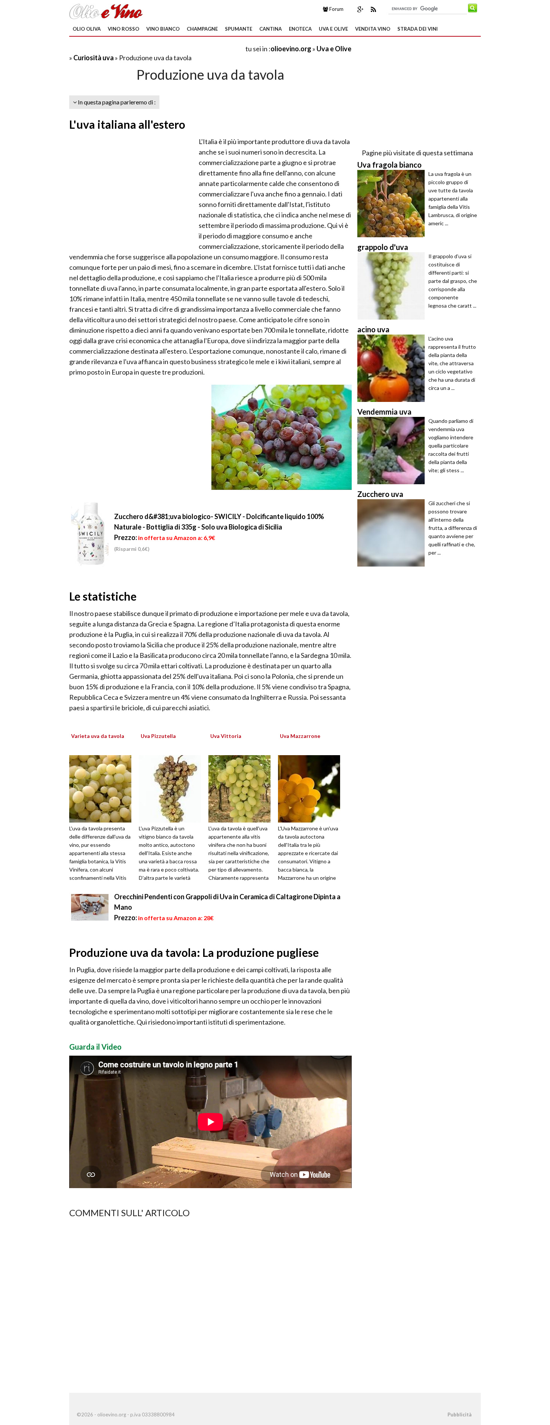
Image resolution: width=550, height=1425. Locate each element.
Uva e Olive (333, 29)
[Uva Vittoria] (242, 788)
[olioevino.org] (106, 10)
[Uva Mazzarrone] (311, 788)
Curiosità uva (94, 58)
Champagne (202, 29)
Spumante (238, 29)
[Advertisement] (156, 48)
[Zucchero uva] (392, 533)
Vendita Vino (372, 29)
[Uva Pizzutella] (172, 788)
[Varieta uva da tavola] (103, 788)
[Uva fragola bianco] (392, 203)
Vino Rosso (123, 29)
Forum (335, 9)
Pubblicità (459, 1415)
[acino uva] (392, 368)
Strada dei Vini (417, 29)
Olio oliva (87, 29)
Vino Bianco (163, 29)
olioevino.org (291, 49)
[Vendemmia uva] (392, 450)
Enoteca (300, 29)
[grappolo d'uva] (392, 286)
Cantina (270, 29)
